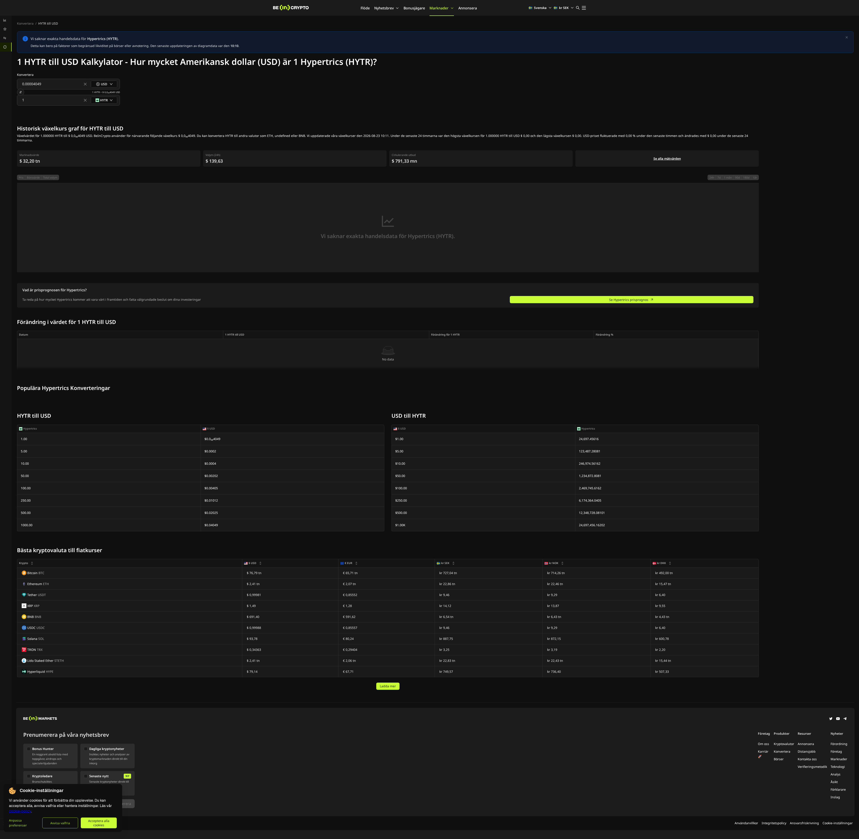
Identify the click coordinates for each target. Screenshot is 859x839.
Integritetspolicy (774, 823)
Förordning (839, 744)
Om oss (763, 744)
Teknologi (838, 766)
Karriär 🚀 (763, 753)
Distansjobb (807, 751)
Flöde (365, 8)
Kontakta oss (807, 759)
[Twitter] (831, 719)
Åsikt (834, 782)
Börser (779, 759)
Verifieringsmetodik (812, 766)
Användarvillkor (746, 823)
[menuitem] (6, 20)
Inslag (835, 797)
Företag (836, 751)
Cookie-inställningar (838, 823)
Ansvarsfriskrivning (804, 823)
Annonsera (467, 8)
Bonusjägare (414, 8)
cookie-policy (20, 811)
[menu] (6, 33)
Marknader (439, 8)
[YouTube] (838, 719)
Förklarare (838, 789)
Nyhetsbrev (384, 8)
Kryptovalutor (784, 744)
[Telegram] (845, 719)
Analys (835, 774)
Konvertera (25, 23)
